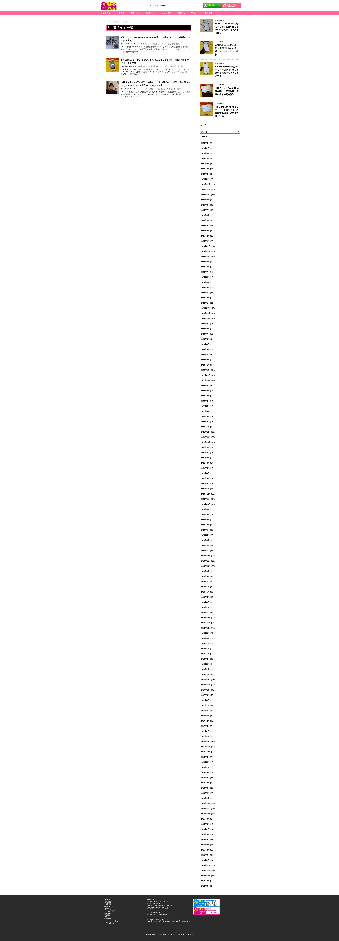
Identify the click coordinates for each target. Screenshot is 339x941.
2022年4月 (205, 411)
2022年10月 (206, 380)
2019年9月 (205, 571)
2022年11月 (206, 375)
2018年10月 (206, 628)
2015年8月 (205, 824)
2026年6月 (205, 153)
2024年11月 (206, 251)
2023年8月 (205, 329)
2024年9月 (205, 262)
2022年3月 (205, 416)
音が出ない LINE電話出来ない (148, 66)
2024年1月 (205, 303)
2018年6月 (205, 649)
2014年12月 (206, 865)
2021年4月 (205, 473)
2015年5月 (205, 839)
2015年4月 (205, 845)
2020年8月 (205, 514)
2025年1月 (205, 241)
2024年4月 (205, 287)
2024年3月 (205, 293)
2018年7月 (205, 643)
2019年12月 (206, 556)
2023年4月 (205, 349)
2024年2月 (205, 298)
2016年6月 (205, 772)
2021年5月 (205, 468)
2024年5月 (205, 282)
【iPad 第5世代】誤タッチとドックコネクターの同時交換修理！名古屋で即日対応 (226, 111)
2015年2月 (205, 855)
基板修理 (171, 44)
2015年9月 (205, 819)
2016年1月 (205, 798)
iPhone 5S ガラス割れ (145, 89)
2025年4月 (205, 226)
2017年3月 (205, 726)
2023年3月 (205, 354)
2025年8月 (205, 205)
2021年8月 (205, 453)
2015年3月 (205, 850)
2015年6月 (205, 834)
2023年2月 (205, 360)
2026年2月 (205, 174)
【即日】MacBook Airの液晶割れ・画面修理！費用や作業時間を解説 (227, 91)
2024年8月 (205, 267)
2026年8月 (205, 143)
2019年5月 (205, 592)
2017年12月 (206, 680)
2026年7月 (205, 148)
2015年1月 (205, 860)
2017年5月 (205, 716)
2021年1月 (205, 489)
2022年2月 (205, 422)
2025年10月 (206, 195)
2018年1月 (205, 674)
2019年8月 (205, 576)
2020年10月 (206, 504)
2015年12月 (206, 803)
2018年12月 (206, 618)
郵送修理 (208, 13)
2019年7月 (205, 582)
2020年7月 (205, 520)
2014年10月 (206, 876)
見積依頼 (195, 13)
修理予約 (181, 13)
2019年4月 (205, 597)
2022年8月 (205, 391)
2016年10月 (206, 752)
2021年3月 (205, 478)
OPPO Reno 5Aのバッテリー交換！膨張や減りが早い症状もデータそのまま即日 (227, 28)
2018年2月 (205, 669)
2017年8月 (205, 700)
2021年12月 (206, 432)
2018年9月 (205, 633)
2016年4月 (205, 783)
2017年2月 (205, 731)
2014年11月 (206, 870)
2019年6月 (205, 587)
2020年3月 (205, 540)
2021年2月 (205, 483)
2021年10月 (206, 442)
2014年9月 (205, 881)
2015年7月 (205, 829)
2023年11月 (206, 313)
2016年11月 (206, 747)
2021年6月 (205, 463)
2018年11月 (206, 623)
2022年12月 (206, 370)
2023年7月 (205, 334)
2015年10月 (206, 814)
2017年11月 (206, 685)
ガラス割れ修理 (169, 89)
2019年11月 (206, 561)
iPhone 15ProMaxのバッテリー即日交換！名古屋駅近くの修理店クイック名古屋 (227, 71)
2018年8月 (205, 638)
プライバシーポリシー (113, 921)
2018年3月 (205, 664)
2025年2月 (205, 236)
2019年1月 (205, 612)
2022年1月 (205, 427)
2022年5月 (205, 406)
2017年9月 (205, 695)
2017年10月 (206, 690)
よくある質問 (165, 13)
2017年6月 (205, 710)
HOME (107, 900)
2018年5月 (205, 654)
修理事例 (149, 13)
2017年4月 (205, 721)
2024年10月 (206, 256)
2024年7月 (205, 272)
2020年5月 (205, 530)
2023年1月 (205, 365)
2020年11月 (206, 499)
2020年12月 (206, 494)
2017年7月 (205, 705)
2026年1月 (205, 179)
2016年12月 (206, 741)
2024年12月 (206, 246)
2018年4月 (205, 659)
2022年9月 (205, 385)
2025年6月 (205, 215)
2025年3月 (205, 231)
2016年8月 (205, 762)
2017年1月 (205, 736)
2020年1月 (205, 551)
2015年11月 (206, 809)
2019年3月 (205, 602)
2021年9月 (205, 447)
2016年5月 (205, 778)
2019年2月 (205, 607)
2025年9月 (205, 200)
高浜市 (163, 44)
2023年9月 (205, 324)
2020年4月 (205, 535)
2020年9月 (205, 509)
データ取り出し (142, 44)
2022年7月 (205, 396)
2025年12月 (206, 184)
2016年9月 (205, 757)
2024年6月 (205, 277)
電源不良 (154, 44)
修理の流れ (135, 13)
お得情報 (120, 13)
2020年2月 (205, 545)
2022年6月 (205, 401)
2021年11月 (206, 437)
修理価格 (106, 13)
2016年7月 (205, 767)
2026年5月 (205, 158)
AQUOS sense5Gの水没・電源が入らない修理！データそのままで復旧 (226, 50)
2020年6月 (205, 525)
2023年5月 (205, 344)
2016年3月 (205, 788)
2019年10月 (206, 566)
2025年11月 (206, 189)
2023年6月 (205, 339)
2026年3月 (205, 169)
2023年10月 (206, 318)
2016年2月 (205, 793)
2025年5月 (205, 220)
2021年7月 (205, 458)
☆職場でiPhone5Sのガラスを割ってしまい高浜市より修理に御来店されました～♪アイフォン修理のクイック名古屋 (155, 84)
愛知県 (178, 44)
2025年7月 (205, 210)
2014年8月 (205, 886)
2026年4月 (205, 164)
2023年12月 (206, 308)
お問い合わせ (109, 923)
